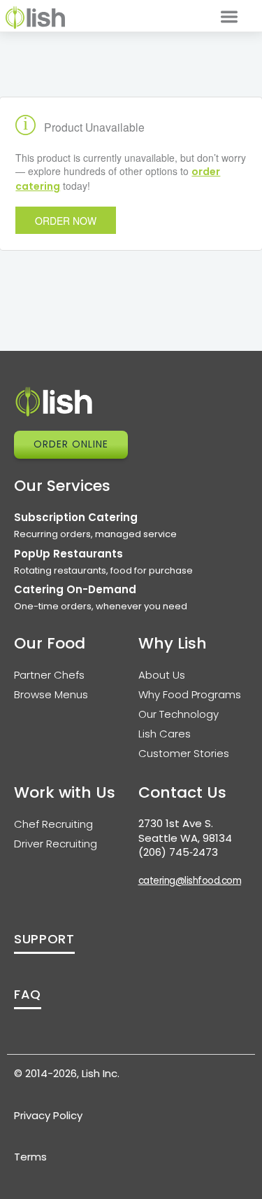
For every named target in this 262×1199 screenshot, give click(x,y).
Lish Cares (164, 733)
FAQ (27, 994)
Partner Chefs (49, 674)
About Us (161, 674)
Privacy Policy (48, 1115)
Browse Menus (51, 694)
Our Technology (178, 714)
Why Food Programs (189, 694)
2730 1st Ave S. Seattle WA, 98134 (185, 830)
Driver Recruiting (55, 843)
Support (44, 939)
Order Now (65, 221)
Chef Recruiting (53, 824)
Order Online (71, 444)
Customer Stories (183, 753)
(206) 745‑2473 (178, 852)
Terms (30, 1156)
